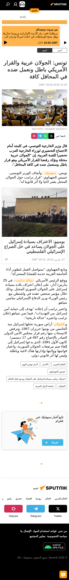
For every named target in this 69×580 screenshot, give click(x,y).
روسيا (38, 498)
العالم (48, 498)
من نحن (62, 531)
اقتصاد (29, 498)
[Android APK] (54, 547)
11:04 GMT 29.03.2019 (53, 84)
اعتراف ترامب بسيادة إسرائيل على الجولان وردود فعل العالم (36, 379)
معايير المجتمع (38, 536)
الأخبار (45, 364)
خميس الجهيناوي (57, 371)
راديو (9, 498)
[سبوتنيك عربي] (59, 5)
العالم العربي (59, 364)
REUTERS (37, 129)
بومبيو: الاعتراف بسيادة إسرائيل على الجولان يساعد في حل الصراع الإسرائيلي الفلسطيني (34, 246)
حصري (19, 498)
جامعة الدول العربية (44, 386)
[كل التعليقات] (63, 574)
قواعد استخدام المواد (45, 531)
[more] (6, 259)
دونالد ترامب (25, 280)
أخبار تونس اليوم (30, 364)
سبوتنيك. (49, 173)
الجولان (59, 324)
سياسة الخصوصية (57, 536)
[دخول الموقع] (15, 4)
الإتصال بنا (25, 531)
